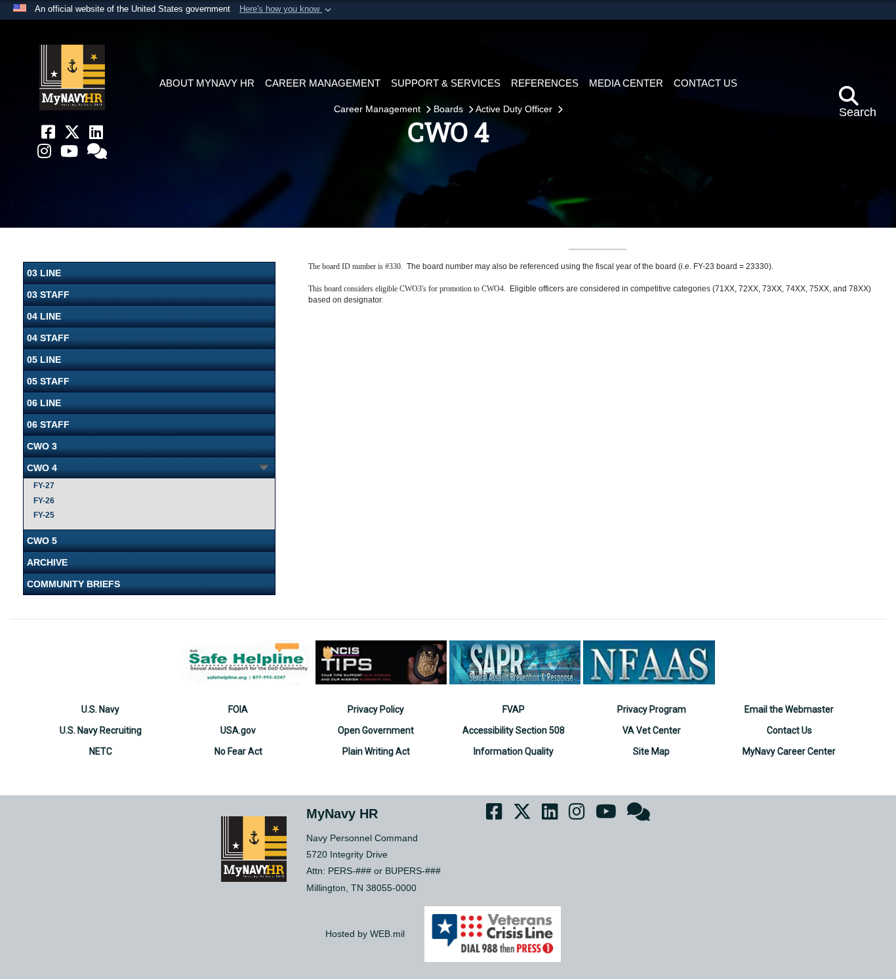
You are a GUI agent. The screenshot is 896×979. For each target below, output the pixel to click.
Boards (450, 109)
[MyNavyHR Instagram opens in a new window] (44, 151)
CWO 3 (42, 446)
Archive (47, 562)
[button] (286, 10)
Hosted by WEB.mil (365, 933)
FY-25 (43, 515)
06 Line (44, 403)
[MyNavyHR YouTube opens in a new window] (69, 151)
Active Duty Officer (515, 109)
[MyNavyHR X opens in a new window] (72, 132)
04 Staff (48, 338)
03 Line (44, 273)
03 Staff (48, 294)
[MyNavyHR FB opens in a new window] (48, 132)
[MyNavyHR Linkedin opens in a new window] (96, 132)
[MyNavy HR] (72, 77)
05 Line (44, 359)
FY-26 (43, 500)
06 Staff (48, 424)
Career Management (378, 109)
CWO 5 (42, 540)
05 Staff (48, 381)
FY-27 (43, 485)
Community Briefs (73, 584)
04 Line (44, 316)
